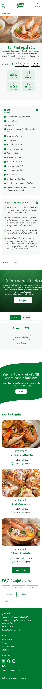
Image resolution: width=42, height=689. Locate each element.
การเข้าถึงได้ (6, 627)
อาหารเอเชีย (9, 594)
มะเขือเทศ (18, 588)
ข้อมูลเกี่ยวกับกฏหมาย (10, 630)
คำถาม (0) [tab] (26, 317)
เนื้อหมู (7, 601)
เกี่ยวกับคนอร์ (7, 639)
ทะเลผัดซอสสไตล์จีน (21, 455)
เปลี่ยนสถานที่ (16, 670)
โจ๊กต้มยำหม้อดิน (21, 553)
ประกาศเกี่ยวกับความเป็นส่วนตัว (14, 617)
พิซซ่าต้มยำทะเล (21, 504)
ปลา (6, 588)
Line (3, 661)
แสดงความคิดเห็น (21, 337)
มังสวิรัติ (33, 588)
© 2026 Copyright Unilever (16, 678)
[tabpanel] (21, 336)
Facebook (8, 661)
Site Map (5, 650)
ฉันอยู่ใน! (22, 300)
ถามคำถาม (21, 343)
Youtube (14, 661)
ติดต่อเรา (5, 643)
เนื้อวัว (23, 594)
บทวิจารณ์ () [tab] (15, 317)
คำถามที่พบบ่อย (8, 646)
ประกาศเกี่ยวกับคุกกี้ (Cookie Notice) (15, 620)
